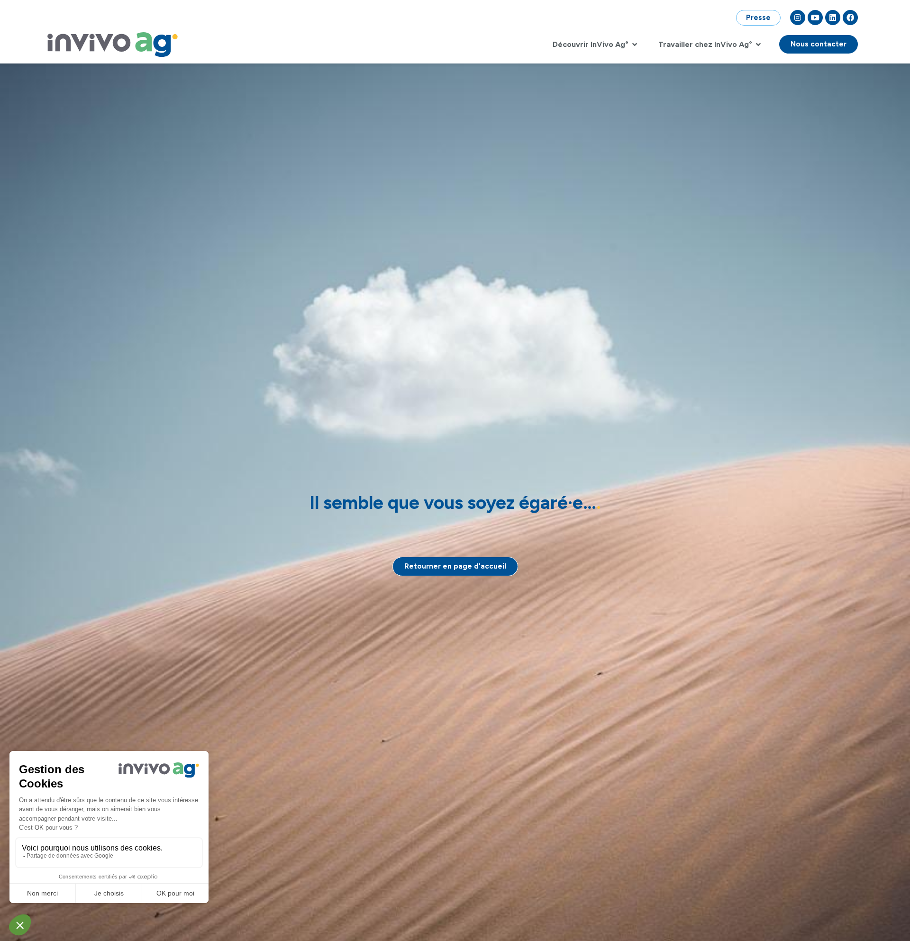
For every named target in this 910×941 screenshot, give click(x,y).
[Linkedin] (832, 17)
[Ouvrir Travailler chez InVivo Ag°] (758, 44)
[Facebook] (850, 17)
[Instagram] (797, 17)
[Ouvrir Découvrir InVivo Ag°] (634, 44)
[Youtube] (815, 17)
